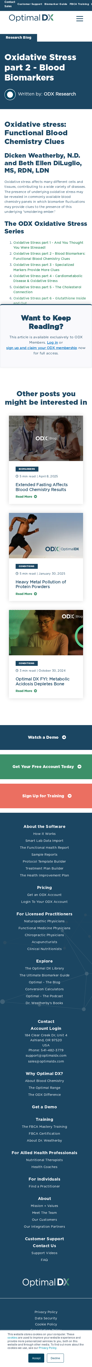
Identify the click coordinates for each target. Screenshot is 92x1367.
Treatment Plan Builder (44, 868)
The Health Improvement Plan (44, 875)
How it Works (44, 834)
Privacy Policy (46, 1312)
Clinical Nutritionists (44, 949)
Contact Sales (9, 4)
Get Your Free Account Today (43, 767)
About (44, 1199)
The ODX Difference (44, 1094)
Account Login (46, 1029)
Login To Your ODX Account (44, 902)
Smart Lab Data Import (44, 840)
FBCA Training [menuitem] (79, 4)
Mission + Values (44, 1206)
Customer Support (44, 1239)
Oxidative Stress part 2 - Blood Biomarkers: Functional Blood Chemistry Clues (49, 256)
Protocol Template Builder (44, 861)
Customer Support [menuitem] (29, 4)
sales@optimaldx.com (46, 1061)
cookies (12, 1337)
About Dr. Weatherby (44, 1140)
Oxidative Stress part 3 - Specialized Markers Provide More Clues (43, 267)
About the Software (44, 827)
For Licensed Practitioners (45, 914)
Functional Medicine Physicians (45, 928)
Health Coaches (44, 1167)
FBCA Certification (44, 1133)
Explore (44, 961)
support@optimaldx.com (46, 1055)
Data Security (46, 1318)
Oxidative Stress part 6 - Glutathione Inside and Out (49, 300)
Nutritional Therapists (44, 1160)
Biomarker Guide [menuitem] (55, 4)
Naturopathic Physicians (44, 921)
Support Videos (44, 1253)
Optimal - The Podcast (44, 996)
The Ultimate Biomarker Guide (44, 975)
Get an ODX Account (44, 895)
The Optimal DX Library (44, 968)
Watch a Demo (43, 738)
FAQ (44, 1260)
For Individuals (45, 1179)
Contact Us (44, 1246)
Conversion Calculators (44, 989)
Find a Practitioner (44, 1186)
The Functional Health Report (44, 847)
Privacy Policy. (48, 1347)
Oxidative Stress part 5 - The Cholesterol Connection (47, 289)
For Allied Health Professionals (44, 1153)
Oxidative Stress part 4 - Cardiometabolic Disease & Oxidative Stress (48, 278)
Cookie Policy (46, 1324)
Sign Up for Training (43, 796)
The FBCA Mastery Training (44, 1126)
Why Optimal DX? (44, 1074)
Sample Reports (44, 854)
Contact (46, 1022)
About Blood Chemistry (44, 1081)
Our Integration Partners (44, 1226)
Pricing (44, 888)
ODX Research (60, 94)
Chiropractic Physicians (44, 935)
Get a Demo (44, 1107)
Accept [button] (36, 1358)
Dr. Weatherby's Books (44, 1003)
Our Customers (44, 1219)
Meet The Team (44, 1213)
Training (44, 1120)
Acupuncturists (44, 942)
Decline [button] (55, 1358)
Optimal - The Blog (44, 982)
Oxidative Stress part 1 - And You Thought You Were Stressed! (48, 245)
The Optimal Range (45, 1088)
